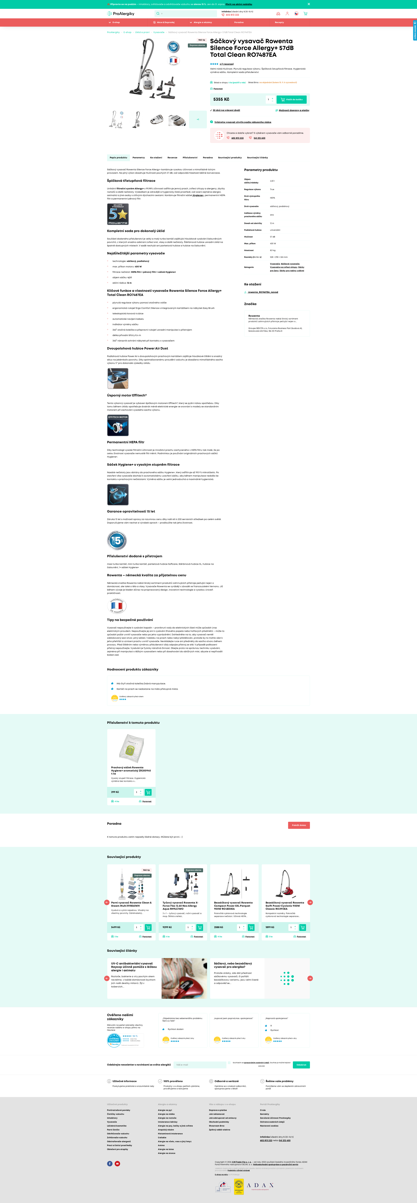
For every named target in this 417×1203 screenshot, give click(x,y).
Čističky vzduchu (115, 1114)
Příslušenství (190, 158)
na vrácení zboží (226, 110)
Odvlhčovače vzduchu (118, 1134)
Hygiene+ (198, 195)
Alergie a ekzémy (203, 22)
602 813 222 (232, 15)
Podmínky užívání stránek (239, 1170)
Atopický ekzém (166, 1130)
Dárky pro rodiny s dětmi (292, 271)
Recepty (279, 22)
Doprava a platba (218, 1110)
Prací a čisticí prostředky (119, 1145)
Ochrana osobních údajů (272, 1122)
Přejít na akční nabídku (239, 4)
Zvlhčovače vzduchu (117, 1138)
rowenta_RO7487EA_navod (263, 292)
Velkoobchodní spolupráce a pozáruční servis (275, 1165)
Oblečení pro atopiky (117, 1149)
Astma (161, 1145)
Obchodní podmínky (219, 1122)
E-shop (116, 22)
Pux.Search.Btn (158, 13)
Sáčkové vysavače (290, 264)
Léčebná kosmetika (117, 1126)
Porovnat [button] (218, 89)
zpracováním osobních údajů (256, 1063)
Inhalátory (112, 1118)
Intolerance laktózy (167, 1122)
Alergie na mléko (166, 1114)
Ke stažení (156, 158)
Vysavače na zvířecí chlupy (283, 267)
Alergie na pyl (165, 1110)
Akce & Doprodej (166, 22)
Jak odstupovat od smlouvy (223, 1118)
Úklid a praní (142, 32)
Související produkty (230, 158)
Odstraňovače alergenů (119, 1141)
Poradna (239, 22)
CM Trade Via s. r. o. (241, 1162)
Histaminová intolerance (170, 1134)
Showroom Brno (216, 1126)
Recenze (172, 158)
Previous (107, 902)
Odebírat (301, 1065)
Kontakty (264, 1114)
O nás (263, 1110)
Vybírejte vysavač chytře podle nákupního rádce (242, 122)
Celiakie (162, 1138)
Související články (257, 158)
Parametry (139, 158)
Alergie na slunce (166, 1153)
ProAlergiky (113, 32)
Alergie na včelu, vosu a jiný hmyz (174, 1141)
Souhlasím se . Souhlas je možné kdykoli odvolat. (261, 1064)
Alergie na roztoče (167, 1118)
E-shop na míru (221, 1175)
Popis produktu (118, 158)
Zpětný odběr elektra (219, 1130)
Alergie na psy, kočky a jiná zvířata (175, 1126)
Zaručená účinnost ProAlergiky (275, 1118)
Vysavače (159, 32)
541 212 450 (259, 138)
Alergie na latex (166, 1149)
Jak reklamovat (217, 1114)
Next (310, 902)
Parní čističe (113, 1130)
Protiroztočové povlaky (118, 1110)
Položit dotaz (299, 825)
